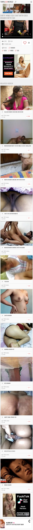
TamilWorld (6, 2)
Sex (18, 51)
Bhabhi (13, 48)
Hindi (11, 51)
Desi (5, 51)
